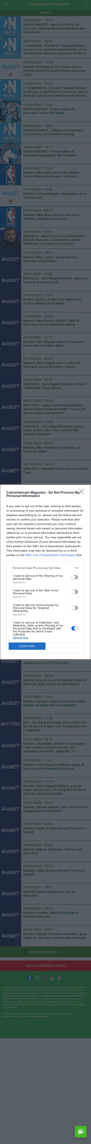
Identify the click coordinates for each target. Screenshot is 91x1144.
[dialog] (45, 572)
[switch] (74, 577)
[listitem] (45, 568)
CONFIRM (27, 646)
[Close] (83, 493)
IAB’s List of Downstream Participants (51, 555)
